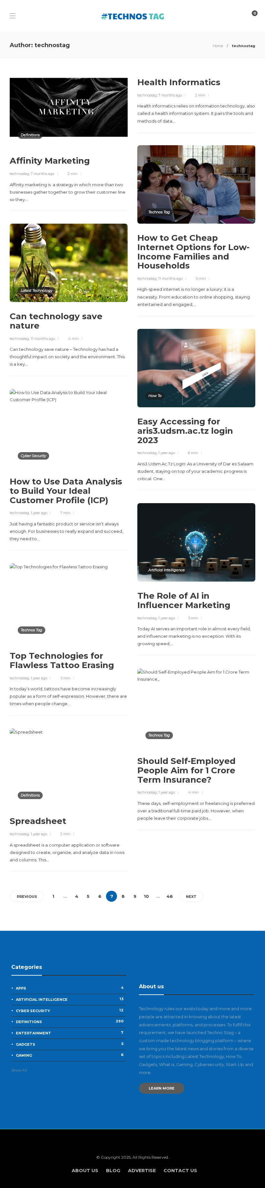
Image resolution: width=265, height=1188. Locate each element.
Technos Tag (159, 212)
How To (155, 395)
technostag (19, 173)
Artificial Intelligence (166, 570)
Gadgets (69, 1044)
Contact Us (180, 1170)
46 (169, 896)
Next (191, 896)
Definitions (30, 135)
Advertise (142, 1170)
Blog (113, 1170)
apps (69, 987)
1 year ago (166, 453)
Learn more (162, 1088)
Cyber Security (33, 455)
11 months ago (170, 278)
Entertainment (69, 1032)
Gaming (69, 1055)
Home (218, 46)
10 (146, 896)
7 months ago (42, 173)
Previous (27, 896)
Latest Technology (37, 290)
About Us (85, 1170)
